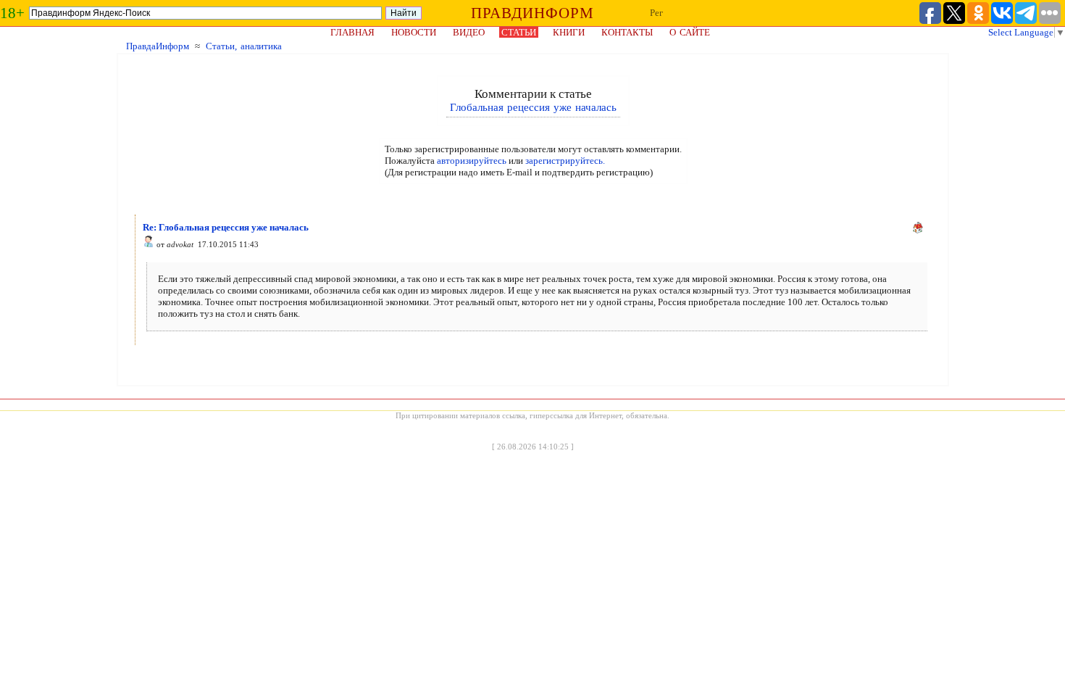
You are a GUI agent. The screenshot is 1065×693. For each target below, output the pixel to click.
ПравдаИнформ (157, 46)
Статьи (518, 32)
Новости (413, 32)
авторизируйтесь (471, 160)
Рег (656, 12)
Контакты (627, 32)
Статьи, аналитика (244, 46)
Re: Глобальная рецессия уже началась (226, 227)
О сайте (689, 32)
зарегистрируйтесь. (565, 160)
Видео (469, 32)
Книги (569, 32)
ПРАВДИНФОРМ (532, 13)
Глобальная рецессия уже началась (533, 107)
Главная (352, 32)
